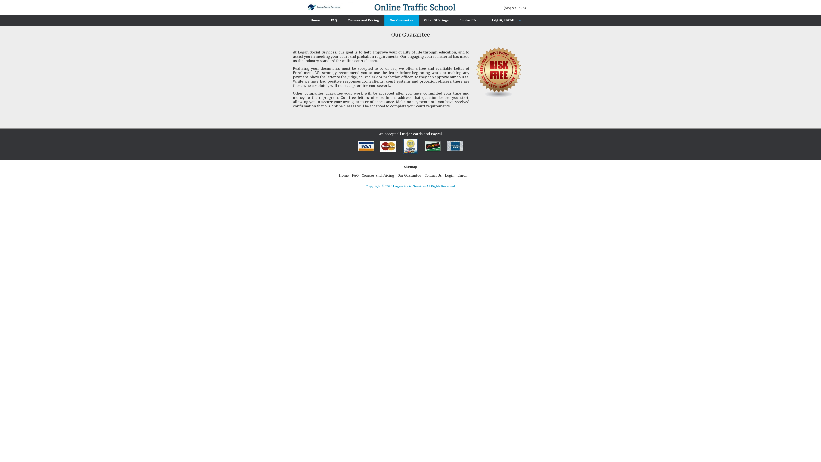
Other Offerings (436, 20)
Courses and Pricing (363, 20)
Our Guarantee (401, 20)
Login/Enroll (501, 22)
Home (315, 20)
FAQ (334, 20)
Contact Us (467, 20)
